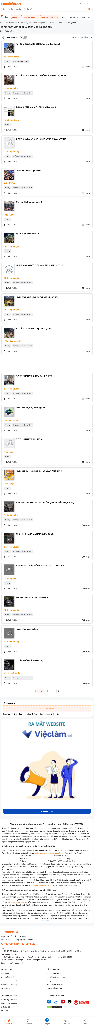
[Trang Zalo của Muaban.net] (56, 1002)
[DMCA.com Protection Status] (54, 1008)
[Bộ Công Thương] (81, 1005)
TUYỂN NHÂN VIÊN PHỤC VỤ (29, 439)
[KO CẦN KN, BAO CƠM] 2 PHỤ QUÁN (33, 329)
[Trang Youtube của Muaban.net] (63, 1002)
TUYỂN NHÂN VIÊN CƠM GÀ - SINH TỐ (34, 376)
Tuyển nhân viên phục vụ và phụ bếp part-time (37, 297)
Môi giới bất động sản (9, 1003)
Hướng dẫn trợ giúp (54, 988)
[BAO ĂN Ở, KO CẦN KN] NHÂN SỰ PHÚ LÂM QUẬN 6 (41, 139)
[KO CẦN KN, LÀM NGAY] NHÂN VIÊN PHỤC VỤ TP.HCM (42, 76)
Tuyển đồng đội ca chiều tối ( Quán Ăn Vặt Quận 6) (39, 471)
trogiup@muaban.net (14, 963)
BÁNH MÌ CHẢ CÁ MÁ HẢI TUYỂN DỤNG (34, 534)
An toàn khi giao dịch (9, 981)
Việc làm (4, 1011)
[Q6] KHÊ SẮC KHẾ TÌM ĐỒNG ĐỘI (32, 597)
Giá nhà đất (5, 1007)
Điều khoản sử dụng (9, 984)
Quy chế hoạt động (8, 977)
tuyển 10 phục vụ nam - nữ (28, 234)
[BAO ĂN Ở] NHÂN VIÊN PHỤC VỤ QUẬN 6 (36, 107)
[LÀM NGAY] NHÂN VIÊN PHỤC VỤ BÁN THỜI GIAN (40, 566)
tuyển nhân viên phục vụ (17, 902)
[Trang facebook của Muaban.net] (49, 1002)
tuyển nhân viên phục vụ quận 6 (47, 853)
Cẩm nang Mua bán (9, 1000)
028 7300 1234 (11, 944)
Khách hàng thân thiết (55, 984)
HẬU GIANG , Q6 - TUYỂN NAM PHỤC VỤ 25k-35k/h (39, 265)
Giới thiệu (5, 973)
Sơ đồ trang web (7, 988)
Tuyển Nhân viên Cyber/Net (28, 170)
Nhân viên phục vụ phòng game (30, 408)
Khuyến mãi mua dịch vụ (56, 977)
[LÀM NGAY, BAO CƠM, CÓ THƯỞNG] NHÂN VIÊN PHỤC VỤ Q (45, 502)
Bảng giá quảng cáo (55, 973)
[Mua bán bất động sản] (11, 3)
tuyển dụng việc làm (42, 885)
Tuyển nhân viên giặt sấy (27, 629)
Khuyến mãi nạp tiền (55, 981)
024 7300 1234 (29, 944)
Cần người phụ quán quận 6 (29, 202)
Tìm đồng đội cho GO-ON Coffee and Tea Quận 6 (38, 44)
